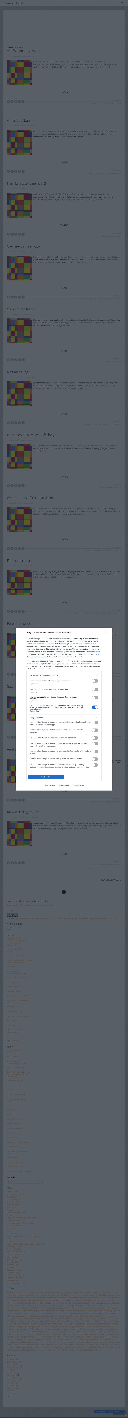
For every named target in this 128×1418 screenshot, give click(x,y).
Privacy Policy (78, 786)
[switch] (95, 681)
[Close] (107, 632)
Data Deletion (49, 786)
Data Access (64, 786)
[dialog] (64, 709)
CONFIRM (46, 777)
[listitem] (64, 675)
